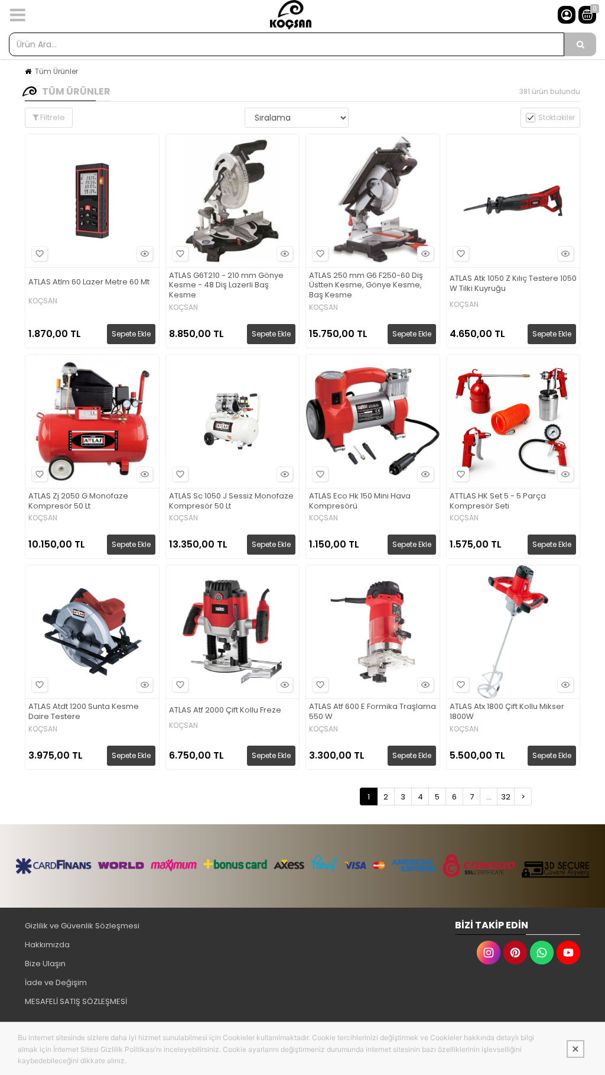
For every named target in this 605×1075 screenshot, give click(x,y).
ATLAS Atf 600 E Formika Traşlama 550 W (372, 712)
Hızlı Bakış (144, 253)
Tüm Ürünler (56, 71)
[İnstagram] (488, 952)
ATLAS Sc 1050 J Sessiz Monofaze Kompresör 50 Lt (231, 501)
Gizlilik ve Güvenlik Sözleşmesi (82, 925)
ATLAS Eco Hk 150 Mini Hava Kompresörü (360, 501)
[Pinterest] (515, 952)
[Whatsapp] (542, 952)
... (489, 796)
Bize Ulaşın (45, 963)
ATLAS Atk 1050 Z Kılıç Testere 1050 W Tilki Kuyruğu (513, 284)
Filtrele (51, 117)
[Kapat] (575, 1049)
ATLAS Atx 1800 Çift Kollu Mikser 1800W (507, 712)
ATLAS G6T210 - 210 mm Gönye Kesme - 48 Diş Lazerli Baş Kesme (226, 286)
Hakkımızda (47, 944)
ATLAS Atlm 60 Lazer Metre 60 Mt (88, 282)
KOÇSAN (42, 301)
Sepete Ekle (131, 334)
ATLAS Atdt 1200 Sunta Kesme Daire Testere (83, 712)
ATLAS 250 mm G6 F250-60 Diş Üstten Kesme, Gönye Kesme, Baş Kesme (366, 286)
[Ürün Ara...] (580, 44)
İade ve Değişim (56, 982)
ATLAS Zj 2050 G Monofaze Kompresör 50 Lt (78, 501)
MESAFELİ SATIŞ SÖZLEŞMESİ (76, 1001)
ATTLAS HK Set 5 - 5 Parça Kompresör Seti (498, 501)
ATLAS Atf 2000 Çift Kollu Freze (225, 710)
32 (505, 796)
